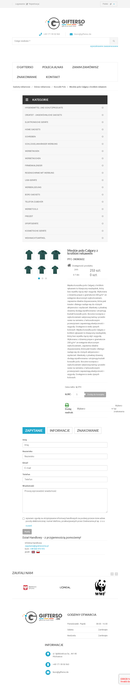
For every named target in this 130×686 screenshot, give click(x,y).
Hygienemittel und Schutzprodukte (44, 107)
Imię (25, 440)
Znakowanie (27, 77)
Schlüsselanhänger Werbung (41, 144)
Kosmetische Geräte (35, 231)
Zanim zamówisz (85, 67)
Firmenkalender (33, 165)
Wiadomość (28, 486)
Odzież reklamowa (42, 87)
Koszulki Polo (60, 87)
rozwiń (29, 526)
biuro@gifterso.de (60, 672)
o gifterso (25, 67)
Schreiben (30, 136)
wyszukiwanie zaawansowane (104, 46)
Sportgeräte (31, 223)
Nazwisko (27, 451)
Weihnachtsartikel (35, 238)
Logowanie (20, 4)
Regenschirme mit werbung (39, 173)
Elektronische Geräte (36, 122)
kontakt (53, 77)
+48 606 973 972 (37, 549)
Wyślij (27, 531)
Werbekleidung (33, 187)
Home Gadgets (32, 129)
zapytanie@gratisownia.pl (37, 546)
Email (25, 463)
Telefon (26, 474)
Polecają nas (52, 67)
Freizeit (29, 216)
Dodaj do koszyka (95, 394)
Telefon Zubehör (34, 202)
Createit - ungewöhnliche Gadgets (43, 115)
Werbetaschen (33, 158)
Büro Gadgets (32, 194)
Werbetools (31, 209)
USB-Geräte (31, 180)
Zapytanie (33, 430)
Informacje (60, 430)
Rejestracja (34, 4)
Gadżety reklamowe (21, 87)
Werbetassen (32, 151)
